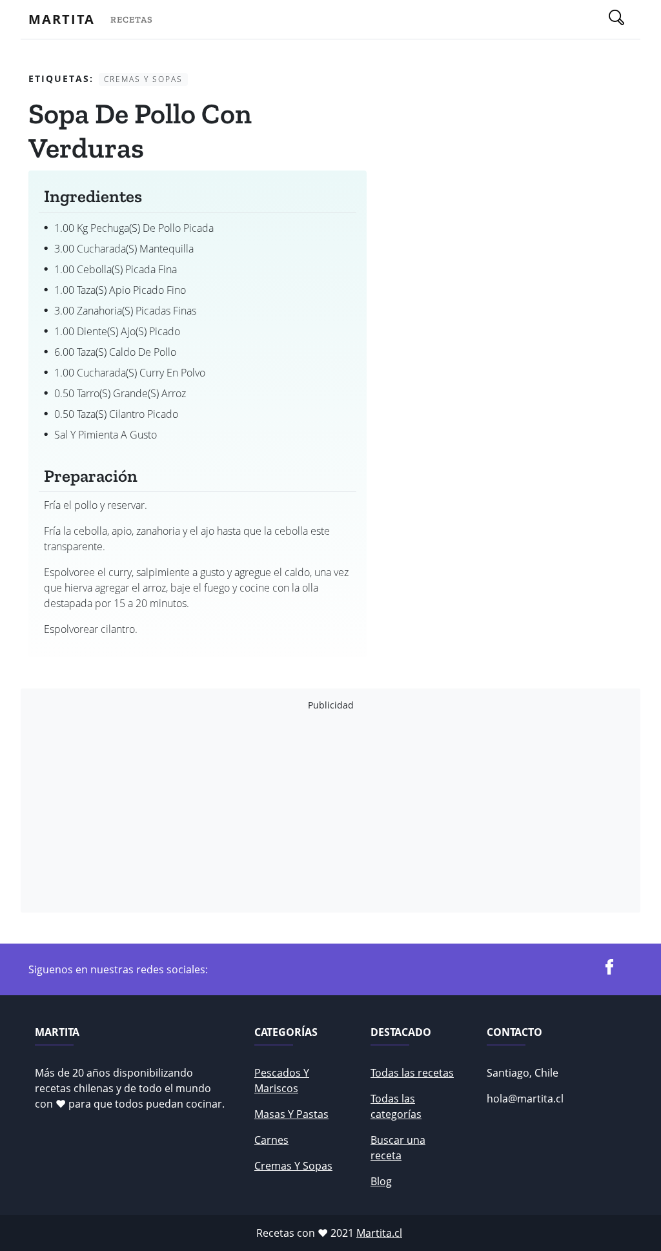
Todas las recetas (412, 1073)
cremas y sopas (293, 1166)
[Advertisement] (330, 811)
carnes (271, 1140)
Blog (381, 1181)
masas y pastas (291, 1114)
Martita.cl (379, 1233)
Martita (61, 19)
